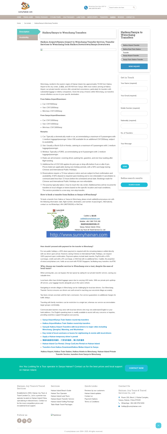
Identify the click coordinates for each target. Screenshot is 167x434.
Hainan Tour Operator (59, 393)
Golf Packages (68, 17)
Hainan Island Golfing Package (62, 402)
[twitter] (24, 421)
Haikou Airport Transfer (131, 45)
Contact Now (136, 368)
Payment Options (91, 399)
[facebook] (19, 420)
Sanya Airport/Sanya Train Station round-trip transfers (65, 320)
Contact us (130, 17)
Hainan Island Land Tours (60, 396)
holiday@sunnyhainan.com (131, 406)
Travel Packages (41, 17)
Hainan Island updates (93, 393)
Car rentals (27, 23)
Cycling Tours (55, 17)
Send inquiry (134, 66)
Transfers (104, 17)
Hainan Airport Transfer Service (62, 399)
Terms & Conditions (92, 402)
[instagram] (29, 420)
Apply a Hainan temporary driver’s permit (60, 337)
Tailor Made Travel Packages (61, 404)
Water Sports (92, 17)
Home (19, 17)
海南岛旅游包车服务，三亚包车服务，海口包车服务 (63, 340)
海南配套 (113, 17)
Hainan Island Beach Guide (61, 390)
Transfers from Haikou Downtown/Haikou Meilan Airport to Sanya (70, 347)
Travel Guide (28, 17)
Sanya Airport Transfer (131, 55)
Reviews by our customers (95, 390)
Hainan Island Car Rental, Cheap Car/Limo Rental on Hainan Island (71, 344)
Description (24, 32)
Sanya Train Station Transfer (133, 59)
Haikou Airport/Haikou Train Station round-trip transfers (66, 323)
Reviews (121, 17)
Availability (24, 37)
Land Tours (81, 17)
